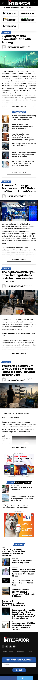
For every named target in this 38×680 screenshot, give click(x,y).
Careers (4, 652)
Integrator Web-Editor (16, 47)
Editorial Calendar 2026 (17, 652)
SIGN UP (19, 670)
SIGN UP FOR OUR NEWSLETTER (19, 660)
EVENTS (30, 652)
